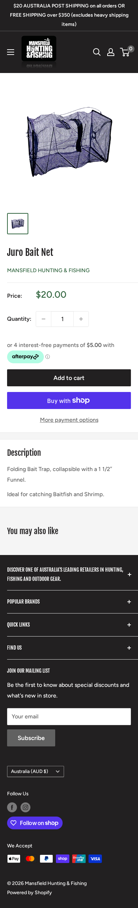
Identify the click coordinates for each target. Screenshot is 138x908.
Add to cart (69, 377)
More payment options (69, 419)
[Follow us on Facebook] (12, 807)
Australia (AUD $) (29, 771)
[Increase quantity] (81, 319)
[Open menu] (10, 52)
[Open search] (97, 52)
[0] (125, 52)
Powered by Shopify (29, 893)
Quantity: (19, 318)
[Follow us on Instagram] (25, 807)
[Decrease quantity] (43, 319)
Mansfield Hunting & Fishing (48, 270)
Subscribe (31, 737)
